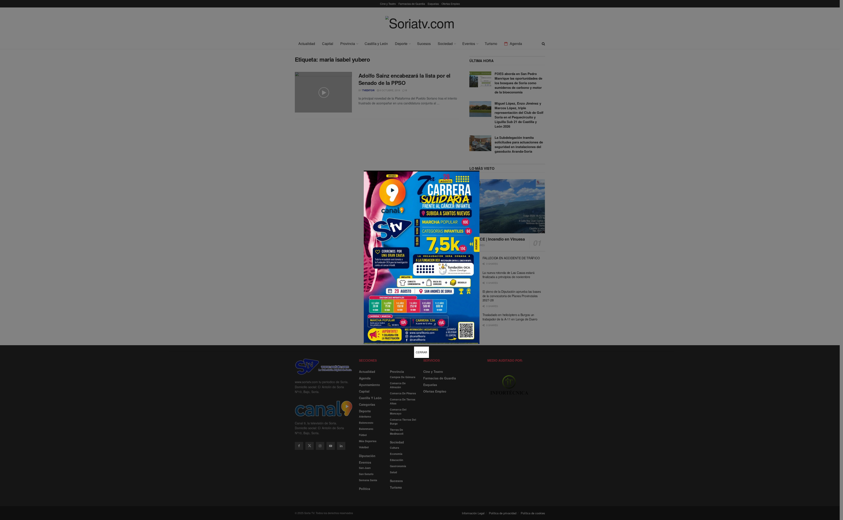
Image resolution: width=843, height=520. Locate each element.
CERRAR (421, 352)
